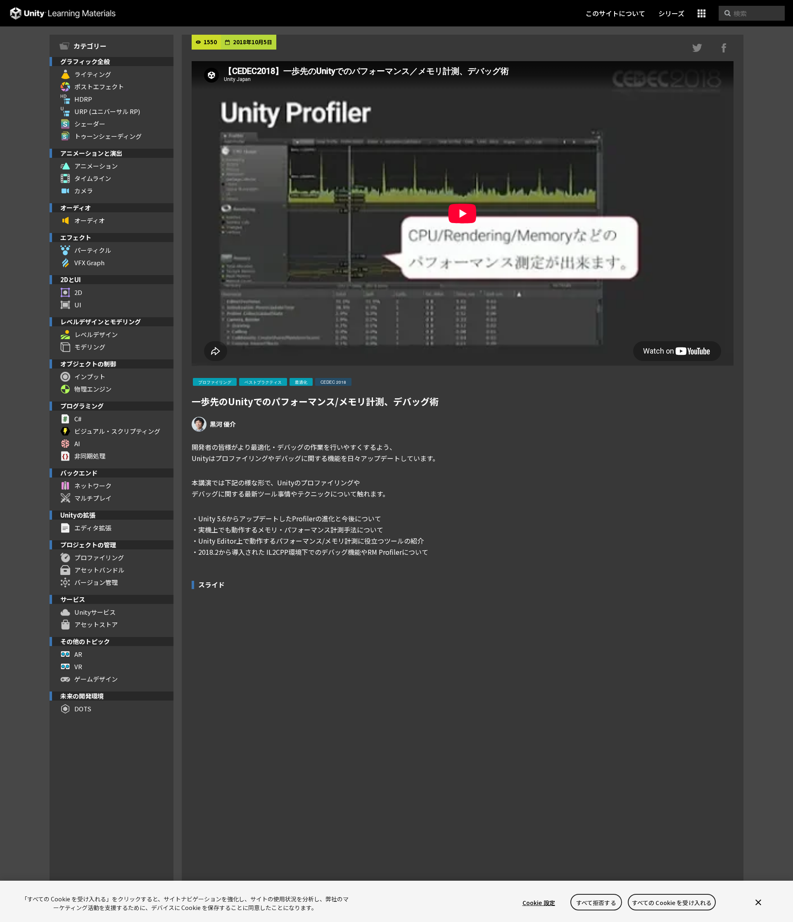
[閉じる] (758, 902)
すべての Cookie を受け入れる (672, 902)
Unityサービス (95, 612)
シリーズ (671, 13)
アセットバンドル (99, 570)
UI (77, 304)
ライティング (92, 74)
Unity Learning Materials (62, 13)
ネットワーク (93, 485)
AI (77, 443)
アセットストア (96, 624)
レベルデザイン (96, 334)
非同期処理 (89, 455)
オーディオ (89, 220)
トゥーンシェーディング (108, 136)
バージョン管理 (96, 582)
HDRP (83, 99)
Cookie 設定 (538, 902)
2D (78, 292)
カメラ (83, 190)
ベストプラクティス (263, 382)
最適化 (301, 382)
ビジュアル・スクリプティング (117, 431)
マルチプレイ (93, 498)
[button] (701, 13)
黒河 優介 (223, 424)
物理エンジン (93, 389)
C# (77, 418)
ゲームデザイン (96, 679)
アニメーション (96, 166)
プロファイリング (99, 557)
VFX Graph (89, 262)
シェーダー (89, 123)
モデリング (89, 346)
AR (78, 654)
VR (78, 666)
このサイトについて (615, 13)
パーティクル (92, 250)
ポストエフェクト (99, 86)
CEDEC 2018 (333, 382)
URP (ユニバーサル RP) (107, 111)
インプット (89, 376)
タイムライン (92, 178)
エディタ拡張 (92, 527)
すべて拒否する (596, 902)
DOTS (82, 708)
